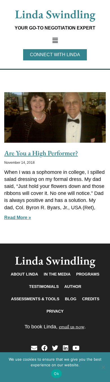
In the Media (57, 274)
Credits (90, 299)
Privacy (55, 311)
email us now (71, 326)
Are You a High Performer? (41, 153)
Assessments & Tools (35, 299)
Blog (70, 299)
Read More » (17, 217)
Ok (56, 373)
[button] (55, 40)
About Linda (24, 274)
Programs (87, 274)
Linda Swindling (55, 14)
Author (72, 286)
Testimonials (44, 286)
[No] (103, 367)
